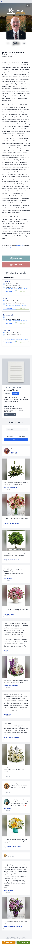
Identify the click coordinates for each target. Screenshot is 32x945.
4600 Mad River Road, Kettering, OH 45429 (16, 320)
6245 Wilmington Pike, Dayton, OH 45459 (16, 305)
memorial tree (20, 245)
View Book (7, 393)
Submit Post (16, 439)
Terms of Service (20, 938)
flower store (13, 248)
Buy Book (15, 393)
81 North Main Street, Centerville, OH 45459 (17, 288)
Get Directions (9, 291)
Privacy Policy (12, 938)
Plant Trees (22, 291)
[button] (15, 469)
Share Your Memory (10, 414)
